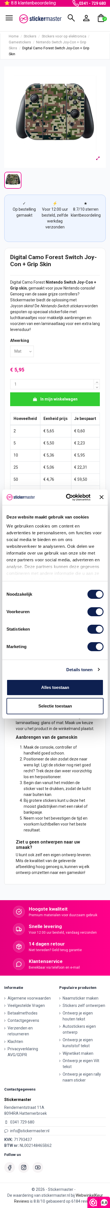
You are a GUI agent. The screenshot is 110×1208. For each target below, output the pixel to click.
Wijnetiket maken (78, 1053)
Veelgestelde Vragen (26, 1005)
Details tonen (79, 669)
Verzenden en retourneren (20, 1031)
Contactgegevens (23, 1020)
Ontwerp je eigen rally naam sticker (82, 1077)
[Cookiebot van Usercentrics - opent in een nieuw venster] (68, 497)
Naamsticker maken (80, 998)
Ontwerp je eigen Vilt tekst (81, 1063)
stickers (76, 306)
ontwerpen (51, 842)
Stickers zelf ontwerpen (84, 1005)
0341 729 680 (22, 1122)
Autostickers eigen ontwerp (79, 1029)
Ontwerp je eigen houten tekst (78, 1016)
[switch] (95, 611)
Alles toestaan (55, 687)
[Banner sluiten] (102, 497)
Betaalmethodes (23, 1013)
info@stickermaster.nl (29, 1131)
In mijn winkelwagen (59, 399)
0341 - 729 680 (92, 3)
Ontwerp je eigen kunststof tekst (78, 1043)
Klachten (15, 1041)
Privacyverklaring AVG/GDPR (23, 1052)
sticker (60, 765)
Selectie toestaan (55, 706)
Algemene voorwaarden (29, 998)
